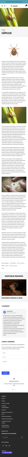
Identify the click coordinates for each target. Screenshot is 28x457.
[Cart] (25, 5)
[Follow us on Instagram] (6, 445)
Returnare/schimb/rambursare (7, 413)
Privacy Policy (5, 348)
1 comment (21, 263)
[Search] (4, 5)
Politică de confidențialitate (5, 406)
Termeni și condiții (5, 403)
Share (3, 268)
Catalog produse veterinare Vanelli (5, 426)
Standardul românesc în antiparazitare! (14, 1)
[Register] (21, 437)
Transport (4, 410)
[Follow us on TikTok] (9, 445)
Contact (3, 401)
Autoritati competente (6, 416)
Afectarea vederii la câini (12, 298)
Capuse (3, 29)
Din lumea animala (13, 265)
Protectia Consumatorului (7, 418)
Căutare (3, 398)
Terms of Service (13, 348)
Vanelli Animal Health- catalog (6, 422)
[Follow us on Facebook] (3, 445)
